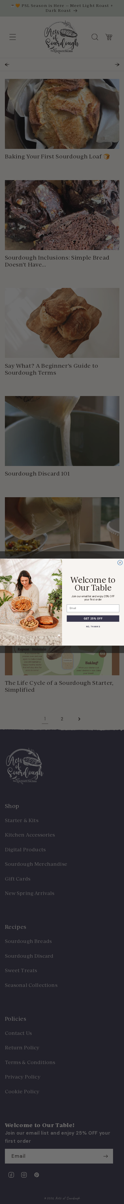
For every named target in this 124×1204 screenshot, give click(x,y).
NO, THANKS (93, 626)
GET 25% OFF (93, 618)
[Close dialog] (120, 562)
